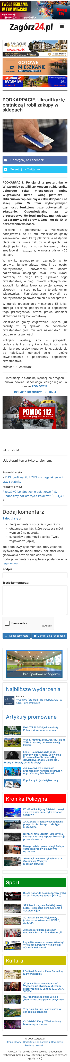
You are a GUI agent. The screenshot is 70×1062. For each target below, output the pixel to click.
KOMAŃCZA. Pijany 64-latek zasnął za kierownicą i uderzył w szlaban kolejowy (43, 812)
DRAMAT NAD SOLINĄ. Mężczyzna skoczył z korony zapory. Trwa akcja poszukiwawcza (44, 836)
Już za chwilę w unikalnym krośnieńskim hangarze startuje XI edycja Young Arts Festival (43, 770)
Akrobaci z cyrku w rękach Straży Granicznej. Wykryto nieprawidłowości (42, 861)
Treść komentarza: (16, 582)
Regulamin (57, 1041)
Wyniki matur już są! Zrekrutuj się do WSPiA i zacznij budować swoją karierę (44, 742)
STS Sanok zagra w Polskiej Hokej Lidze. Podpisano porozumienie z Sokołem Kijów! (42, 908)
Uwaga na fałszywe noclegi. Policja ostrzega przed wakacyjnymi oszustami (43, 849)
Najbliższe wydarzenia (33, 689)
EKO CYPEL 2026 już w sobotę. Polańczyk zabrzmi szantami (41, 728)
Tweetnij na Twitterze (25, 169)
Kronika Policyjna (26, 799)
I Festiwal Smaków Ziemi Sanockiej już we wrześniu (43, 972)
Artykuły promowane (31, 717)
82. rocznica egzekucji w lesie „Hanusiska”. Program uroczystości (43, 998)
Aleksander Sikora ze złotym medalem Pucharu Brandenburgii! (42, 931)
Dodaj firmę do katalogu (36, 1041)
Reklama (29, 1045)
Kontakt (40, 1045)
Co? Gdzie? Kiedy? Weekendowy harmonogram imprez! (42, 1022)
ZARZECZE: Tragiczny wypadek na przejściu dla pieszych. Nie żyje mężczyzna (43, 824)
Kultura (14, 961)
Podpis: (8, 569)
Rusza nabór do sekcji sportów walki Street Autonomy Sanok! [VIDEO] (44, 894)
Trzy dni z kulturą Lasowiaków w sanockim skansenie (42, 1010)
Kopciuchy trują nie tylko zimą (40, 780)
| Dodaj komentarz (17, 635)
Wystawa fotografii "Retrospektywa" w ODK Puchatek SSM (39, 700)
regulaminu (10, 563)
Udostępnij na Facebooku (27, 160)
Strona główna (14, 1041)
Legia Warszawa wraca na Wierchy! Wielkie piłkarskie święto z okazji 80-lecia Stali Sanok (43, 945)
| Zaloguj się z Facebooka (50, 635)
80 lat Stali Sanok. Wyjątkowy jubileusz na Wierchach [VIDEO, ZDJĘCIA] (41, 920)
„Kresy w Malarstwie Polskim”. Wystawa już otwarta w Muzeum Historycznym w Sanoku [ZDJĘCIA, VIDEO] (43, 987)
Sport (13, 882)
